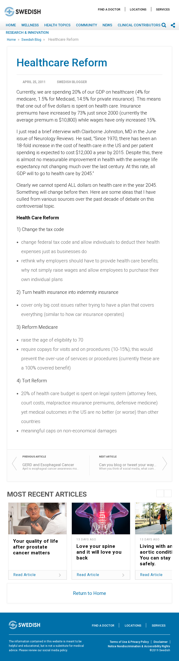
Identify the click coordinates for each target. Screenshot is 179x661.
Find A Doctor (109, 9)
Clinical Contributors (139, 25)
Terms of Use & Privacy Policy (129, 642)
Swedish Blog (31, 39)
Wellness (30, 25)
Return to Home (89, 593)
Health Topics (57, 25)
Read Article (24, 575)
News (107, 25)
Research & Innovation (27, 33)
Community (86, 25)
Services (163, 9)
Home (11, 25)
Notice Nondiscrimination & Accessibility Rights (139, 646)
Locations (138, 9)
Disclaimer (161, 642)
